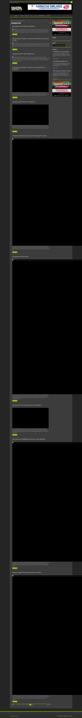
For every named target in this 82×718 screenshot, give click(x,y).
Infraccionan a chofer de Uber (20, 256)
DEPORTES (27, 15)
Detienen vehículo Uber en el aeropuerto (23, 101)
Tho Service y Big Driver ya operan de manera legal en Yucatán (29, 135)
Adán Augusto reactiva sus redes (61, 71)
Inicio (12, 20)
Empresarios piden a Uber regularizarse (23, 54)
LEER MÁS (15, 34)
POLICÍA (31, 15)
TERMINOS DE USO (66, 716)
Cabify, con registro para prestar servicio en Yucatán (26, 572)
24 (28, 704)
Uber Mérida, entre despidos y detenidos (23, 26)
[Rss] (56, 716)
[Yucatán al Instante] (17, 8)
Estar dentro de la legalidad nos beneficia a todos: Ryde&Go (28, 439)
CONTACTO (60, 716)
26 (32, 704)
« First (13, 704)
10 (17, 704)
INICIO (11, 15)
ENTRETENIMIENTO (41, 15)
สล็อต (71, 716)
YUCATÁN (21, 15)
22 (23, 704)
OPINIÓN (48, 15)
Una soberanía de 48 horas (60, 61)
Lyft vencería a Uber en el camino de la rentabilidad (26, 405)
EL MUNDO (16, 15)
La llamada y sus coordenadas (61, 51)
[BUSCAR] (71, 2)
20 (19, 704)
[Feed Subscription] (50, 23)
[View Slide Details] (61, 28)
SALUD (35, 15)
